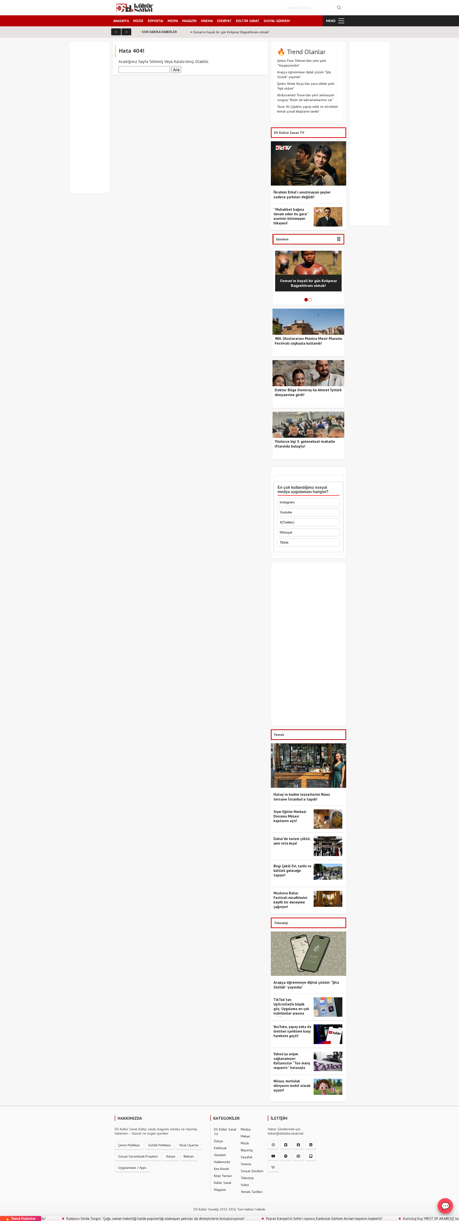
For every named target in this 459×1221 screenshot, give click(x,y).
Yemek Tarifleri (251, 1192)
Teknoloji (247, 1178)
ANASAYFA (121, 21)
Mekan (245, 1136)
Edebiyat (220, 1148)
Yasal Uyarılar (189, 1145)
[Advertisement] (92, 120)
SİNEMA (207, 21)
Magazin (220, 1189)
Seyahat (246, 1157)
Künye (170, 1156)
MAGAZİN (189, 21)
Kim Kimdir (221, 1169)
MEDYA (173, 21)
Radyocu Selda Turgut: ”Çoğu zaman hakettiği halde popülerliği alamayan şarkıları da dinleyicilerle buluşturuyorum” (117, 1218)
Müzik (245, 1143)
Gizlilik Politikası (159, 1145)
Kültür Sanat (222, 1183)
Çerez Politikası (129, 1145)
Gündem (220, 1155)
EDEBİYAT (224, 21)
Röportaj (247, 1150)
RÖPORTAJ (155, 21)
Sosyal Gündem (252, 1171)
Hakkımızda (222, 1162)
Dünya (218, 1141)
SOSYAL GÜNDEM (277, 21)
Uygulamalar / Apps (132, 1167)
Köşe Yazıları (223, 1176)
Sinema (246, 1164)
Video (245, 1185)
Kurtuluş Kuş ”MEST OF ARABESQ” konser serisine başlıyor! (409, 1218)
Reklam (189, 1156)
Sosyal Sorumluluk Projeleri (138, 1156)
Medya (246, 1129)
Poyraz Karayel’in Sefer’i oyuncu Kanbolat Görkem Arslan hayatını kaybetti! (286, 1218)
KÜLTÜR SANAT (247, 21)
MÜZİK (138, 21)
